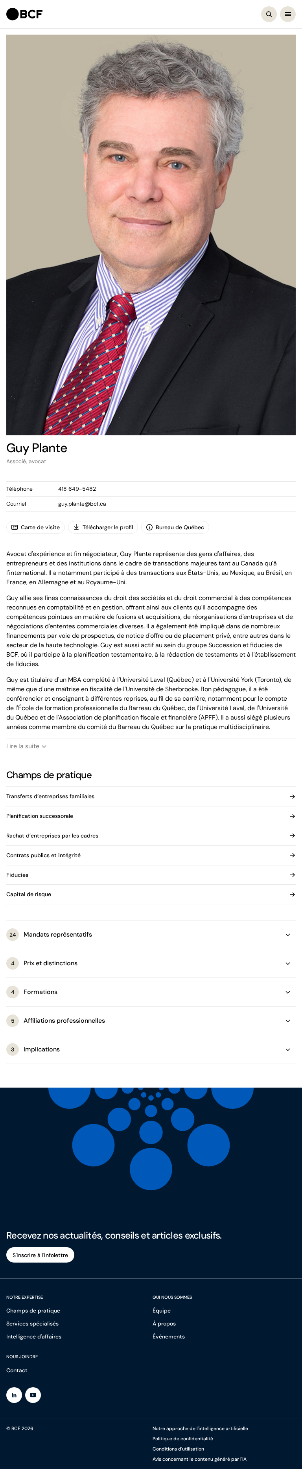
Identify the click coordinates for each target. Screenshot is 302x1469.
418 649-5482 (77, 488)
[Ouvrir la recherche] (269, 14)
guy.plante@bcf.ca (82, 503)
